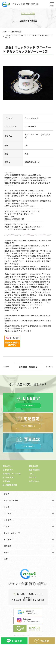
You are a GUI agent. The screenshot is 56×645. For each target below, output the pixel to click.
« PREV (6, 366)
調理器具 (7, 546)
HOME (5, 32)
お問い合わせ (34, 481)
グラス (6, 494)
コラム (31, 473)
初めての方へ (8, 470)
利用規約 (6, 481)
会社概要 (32, 477)
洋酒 (6, 559)
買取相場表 (33, 466)
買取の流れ (7, 466)
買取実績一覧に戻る (28, 366)
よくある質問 (8, 477)
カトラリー (8, 520)
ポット (6, 526)
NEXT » (49, 366)
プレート (7, 513)
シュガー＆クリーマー (13, 533)
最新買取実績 (16, 32)
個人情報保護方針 (10, 485)
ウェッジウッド (31, 118)
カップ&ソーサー (11, 500)
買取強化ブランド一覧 (12, 473)
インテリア (8, 539)
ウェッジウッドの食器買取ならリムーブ (20, 229)
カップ (6, 507)
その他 (6, 552)
